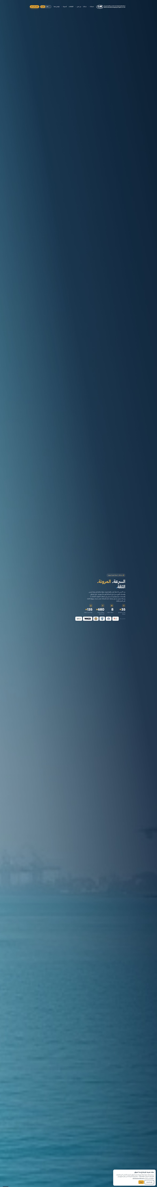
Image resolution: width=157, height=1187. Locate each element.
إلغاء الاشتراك (149, 1182)
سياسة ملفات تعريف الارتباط (139, 1178)
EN (47, 6)
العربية (42, 6)
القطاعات (71, 7)
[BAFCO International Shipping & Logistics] (110, 7)
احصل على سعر (34, 6)
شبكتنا (85, 7)
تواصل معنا (56, 7)
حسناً (141, 1182)
